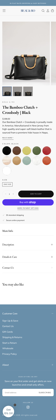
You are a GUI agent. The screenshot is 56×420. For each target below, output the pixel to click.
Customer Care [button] (9, 313)
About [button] (5, 364)
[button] (4, 10)
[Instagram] (28, 407)
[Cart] (52, 10)
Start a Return (9, 342)
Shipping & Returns (12, 337)
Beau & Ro (8, 102)
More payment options (28, 208)
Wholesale (7, 348)
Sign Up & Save (10, 320)
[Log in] (48, 10)
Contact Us (8, 326)
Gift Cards (7, 331)
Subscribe (45, 392)
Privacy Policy (9, 354)
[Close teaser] (15, 405)
